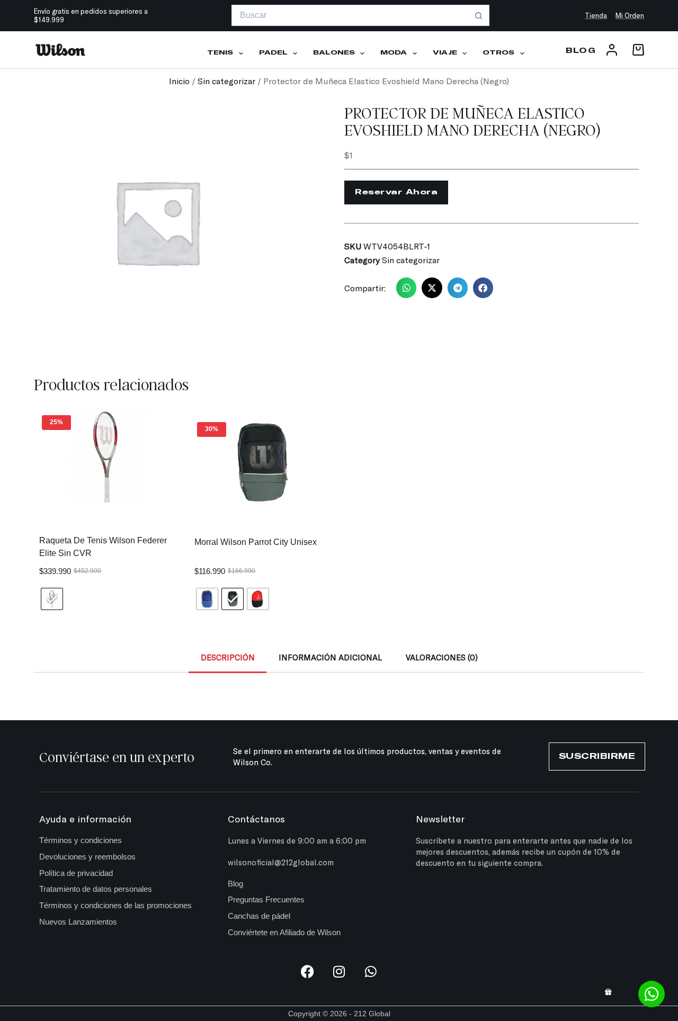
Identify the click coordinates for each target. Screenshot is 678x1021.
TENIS (220, 53)
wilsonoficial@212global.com (281, 862)
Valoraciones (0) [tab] (442, 657)
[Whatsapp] (371, 971)
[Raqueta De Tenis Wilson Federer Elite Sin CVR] (106, 456)
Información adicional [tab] (330, 657)
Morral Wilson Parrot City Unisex (255, 542)
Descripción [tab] (228, 657)
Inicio (179, 81)
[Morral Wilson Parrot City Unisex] (261, 463)
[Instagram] (339, 971)
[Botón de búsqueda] (478, 15)
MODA (393, 53)
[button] (406, 287)
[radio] (52, 599)
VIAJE (445, 53)
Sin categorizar (226, 81)
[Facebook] (307, 971)
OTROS (498, 53)
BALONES (334, 53)
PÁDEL (273, 53)
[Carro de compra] (636, 50)
